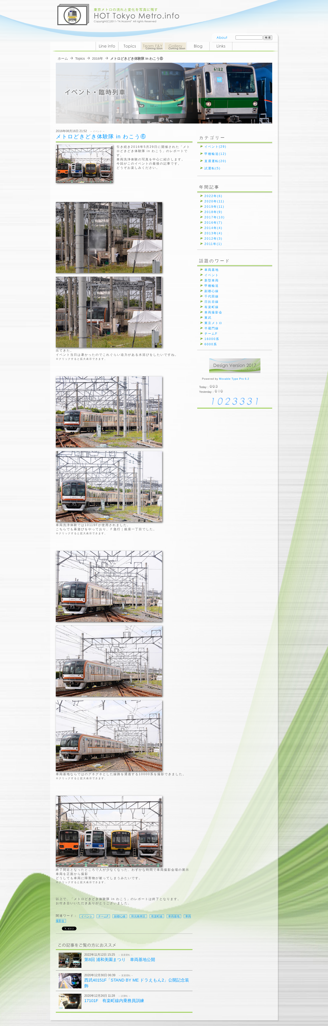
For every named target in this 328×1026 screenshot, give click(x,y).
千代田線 (211, 296)
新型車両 (211, 280)
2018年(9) (213, 212)
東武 (208, 317)
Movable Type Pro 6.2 (234, 378)
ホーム (63, 58)
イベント (86, 916)
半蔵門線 (211, 328)
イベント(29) (215, 146)
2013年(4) (213, 233)
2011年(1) (213, 244)
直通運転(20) (215, 161)
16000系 (211, 339)
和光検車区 (138, 916)
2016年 (97, 58)
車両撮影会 (213, 312)
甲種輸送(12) (215, 153)
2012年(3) (213, 238)
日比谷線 (211, 301)
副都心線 (119, 916)
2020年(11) (214, 201)
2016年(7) (213, 222)
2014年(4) (213, 228)
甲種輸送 (211, 285)
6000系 (210, 344)
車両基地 (174, 916)
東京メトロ (213, 323)
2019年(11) (214, 206)
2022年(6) (213, 196)
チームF (103, 916)
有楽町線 (156, 916)
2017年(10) (214, 217)
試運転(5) (212, 168)
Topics (80, 58)
